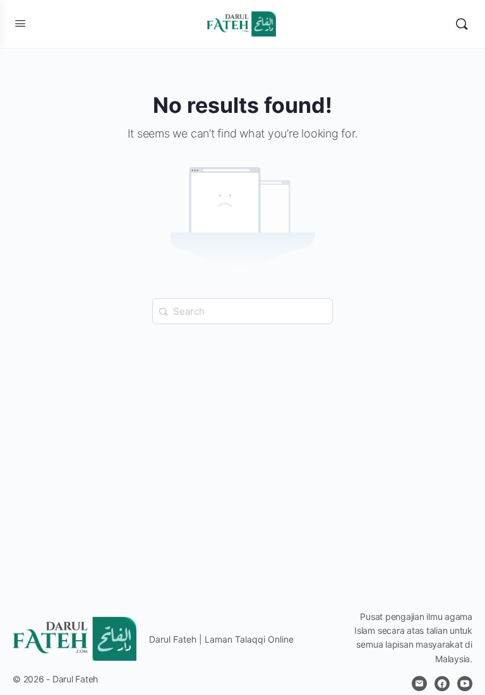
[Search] (461, 24)
